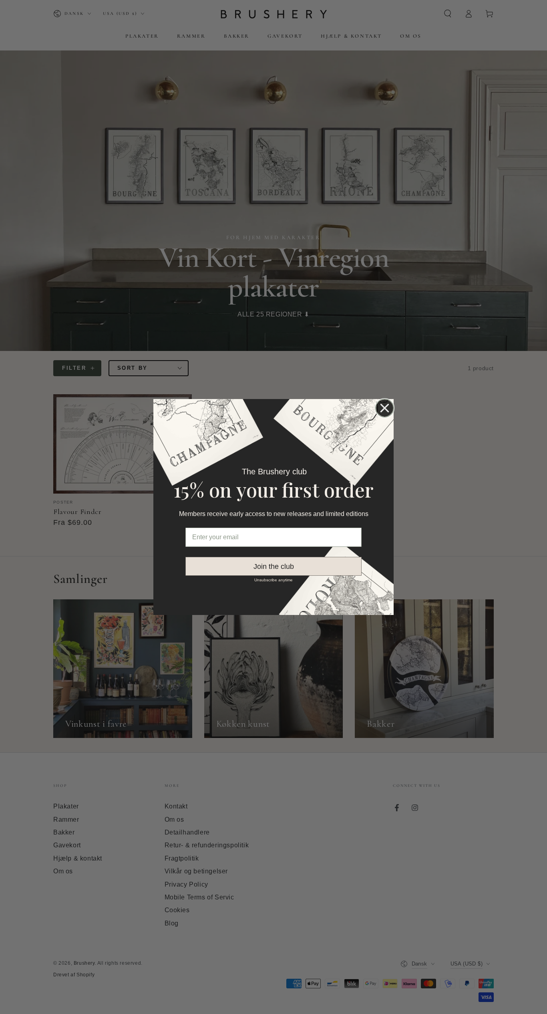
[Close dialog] (385, 408)
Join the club (273, 566)
